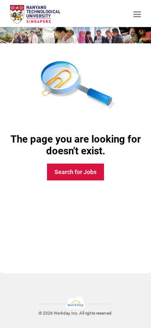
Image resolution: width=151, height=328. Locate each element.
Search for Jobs (75, 172)
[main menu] (137, 14)
